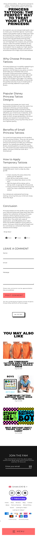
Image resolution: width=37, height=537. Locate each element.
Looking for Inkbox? (18, 510)
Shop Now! (7, 232)
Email (5, 262)
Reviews (18, 502)
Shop (12, 502)
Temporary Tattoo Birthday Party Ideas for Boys (18, 397)
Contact (30, 502)
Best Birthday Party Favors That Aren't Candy (18, 429)
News (20, 314)
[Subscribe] (30, 467)
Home (7, 502)
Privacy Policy (7, 303)
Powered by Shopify (24, 519)
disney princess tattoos (10, 3)
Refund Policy (27, 505)
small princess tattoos (17, 6)
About (7, 505)
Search (12, 507)
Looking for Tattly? (21, 507)
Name (5, 253)
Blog (24, 502)
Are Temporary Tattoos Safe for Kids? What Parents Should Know (18, 364)
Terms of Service (19, 303)
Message (6, 272)
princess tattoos (15, 5)
